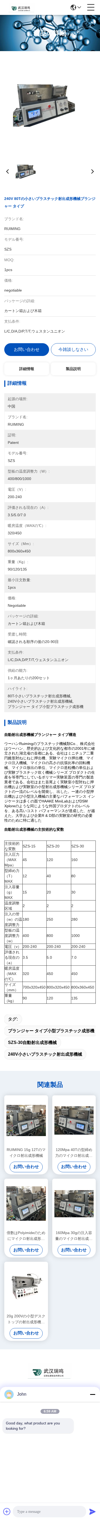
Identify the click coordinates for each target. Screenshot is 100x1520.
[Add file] (7, 1511)
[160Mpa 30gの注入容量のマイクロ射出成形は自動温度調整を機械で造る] (74, 1204)
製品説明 (73, 369)
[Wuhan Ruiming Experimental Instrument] (21, 7)
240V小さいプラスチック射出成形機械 (45, 1054)
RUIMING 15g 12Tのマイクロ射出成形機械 (26, 1153)
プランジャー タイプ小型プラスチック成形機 (51, 1031)
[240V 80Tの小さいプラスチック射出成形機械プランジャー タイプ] (50, 104)
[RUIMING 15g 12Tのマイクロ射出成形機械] (26, 1120)
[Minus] (92, 1394)
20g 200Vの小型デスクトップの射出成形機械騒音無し (26, 1319)
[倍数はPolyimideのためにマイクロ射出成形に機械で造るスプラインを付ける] (26, 1204)
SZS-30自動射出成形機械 (32, 1042)
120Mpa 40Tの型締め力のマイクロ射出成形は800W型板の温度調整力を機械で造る (74, 1153)
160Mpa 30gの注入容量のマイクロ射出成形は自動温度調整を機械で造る (74, 1236)
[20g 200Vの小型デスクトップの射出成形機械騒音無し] (26, 1287)
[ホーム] (50, 1377)
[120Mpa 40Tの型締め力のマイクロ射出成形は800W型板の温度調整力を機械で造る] (74, 1120)
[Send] (92, 1511)
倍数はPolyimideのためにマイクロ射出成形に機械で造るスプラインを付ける (26, 1236)
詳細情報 (26, 369)
